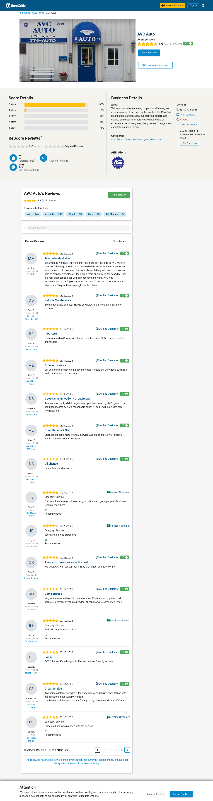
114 (121, 750)
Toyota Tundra (31, 673)
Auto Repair (38, 13)
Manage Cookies (156, 794)
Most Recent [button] (120, 241)
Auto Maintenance (134, 139)
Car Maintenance (154, 139)
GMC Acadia (31, 546)
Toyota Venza (31, 641)
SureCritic (25, 13)
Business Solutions (173, 5)
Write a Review (149, 52)
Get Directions (189, 143)
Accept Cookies (181, 794)
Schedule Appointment (156, 65)
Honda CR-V (31, 349)
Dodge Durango (31, 578)
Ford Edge (31, 274)
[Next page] (127, 750)
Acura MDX (31, 609)
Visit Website (187, 114)
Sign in (193, 5)
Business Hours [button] (189, 124)
